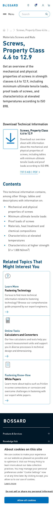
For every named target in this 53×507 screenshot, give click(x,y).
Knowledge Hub (10, 441)
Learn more (10, 483)
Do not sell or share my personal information (25, 491)
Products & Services (12, 433)
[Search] (46, 14)
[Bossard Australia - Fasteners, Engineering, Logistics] (4, 30)
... (11, 30)
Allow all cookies (26, 500)
